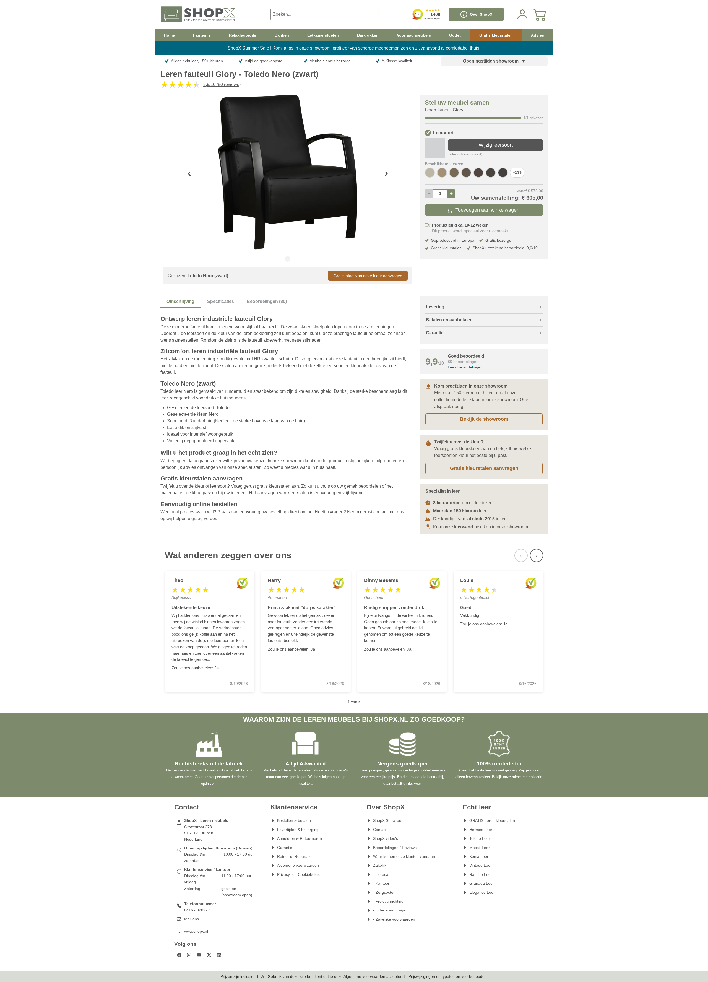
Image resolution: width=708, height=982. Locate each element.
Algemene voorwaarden (298, 865)
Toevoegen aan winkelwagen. (488, 210)
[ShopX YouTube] (199, 955)
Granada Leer (481, 883)
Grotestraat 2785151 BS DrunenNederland (198, 833)
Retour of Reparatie (294, 856)
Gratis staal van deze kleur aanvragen (368, 275)
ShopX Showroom (389, 820)
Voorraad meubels (414, 35)
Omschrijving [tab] (180, 301)
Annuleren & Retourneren (299, 838)
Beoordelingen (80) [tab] (267, 301)
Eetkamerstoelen (323, 35)
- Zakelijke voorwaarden (394, 919)
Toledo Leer (479, 838)
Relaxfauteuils (242, 35)
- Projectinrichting (388, 901)
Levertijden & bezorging (298, 829)
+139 (517, 172)
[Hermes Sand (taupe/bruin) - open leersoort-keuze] (442, 173)
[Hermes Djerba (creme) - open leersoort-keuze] (430, 173)
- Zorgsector (384, 892)
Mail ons (191, 919)
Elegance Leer (482, 892)
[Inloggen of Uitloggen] (522, 14)
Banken (282, 35)
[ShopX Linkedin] (219, 955)
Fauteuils (202, 35)
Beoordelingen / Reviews (395, 847)
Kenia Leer (478, 856)
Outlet (455, 35)
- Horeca (380, 874)
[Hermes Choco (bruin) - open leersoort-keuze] (478, 173)
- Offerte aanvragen (390, 910)
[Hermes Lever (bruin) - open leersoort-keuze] (466, 173)
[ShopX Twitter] (209, 955)
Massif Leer (479, 847)
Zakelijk (379, 865)
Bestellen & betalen (294, 820)
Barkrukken (368, 35)
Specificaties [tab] (220, 301)
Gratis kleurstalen (496, 35)
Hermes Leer (480, 829)
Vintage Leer (480, 865)
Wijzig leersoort (496, 145)
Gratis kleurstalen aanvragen (484, 468)
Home (169, 35)
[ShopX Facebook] (179, 955)
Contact (380, 829)
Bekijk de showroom (484, 419)
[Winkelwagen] (540, 14)
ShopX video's (385, 838)
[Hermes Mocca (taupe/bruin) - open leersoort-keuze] (454, 173)
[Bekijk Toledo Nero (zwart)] (435, 148)
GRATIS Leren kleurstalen (492, 820)
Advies (537, 35)
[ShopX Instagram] (189, 955)
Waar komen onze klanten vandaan (404, 856)
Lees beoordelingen (465, 367)
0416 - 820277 (197, 910)
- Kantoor (381, 883)
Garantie (284, 847)
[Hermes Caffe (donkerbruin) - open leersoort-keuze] (503, 173)
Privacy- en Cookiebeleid (299, 874)
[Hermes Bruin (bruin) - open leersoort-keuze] (491, 173)
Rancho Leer (480, 874)
